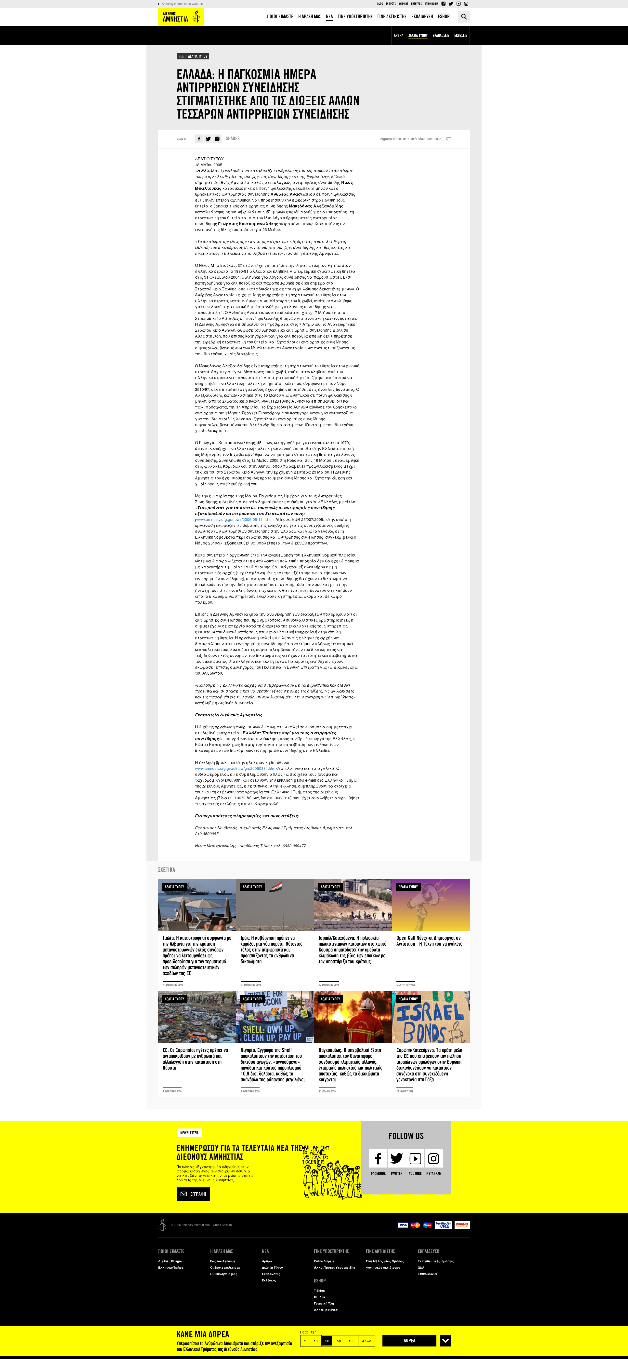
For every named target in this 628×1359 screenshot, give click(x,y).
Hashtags (416, 3)
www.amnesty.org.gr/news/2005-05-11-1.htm (235, 519)
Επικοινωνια (431, 3)
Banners (403, 3)
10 (316, 1340)
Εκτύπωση (448, 139)
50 (339, 1340)
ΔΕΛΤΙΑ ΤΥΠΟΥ (197, 56)
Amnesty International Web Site (183, 3)
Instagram (466, 3)
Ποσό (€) (308, 1332)
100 (351, 1340)
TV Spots (391, 3)
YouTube (458, 3)
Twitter (451, 3)
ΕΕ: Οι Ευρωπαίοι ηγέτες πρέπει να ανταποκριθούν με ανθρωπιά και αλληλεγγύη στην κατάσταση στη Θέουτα (197, 1044)
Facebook (443, 3)
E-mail (217, 139)
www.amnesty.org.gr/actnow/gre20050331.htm (235, 768)
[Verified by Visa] (443, 1228)
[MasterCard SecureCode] (462, 1228)
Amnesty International (181, 17)
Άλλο (366, 1340)
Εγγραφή (198, 1194)
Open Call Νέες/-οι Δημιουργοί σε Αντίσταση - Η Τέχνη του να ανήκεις (431, 935)
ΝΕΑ (181, 56)
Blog (380, 3)
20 (327, 1340)
